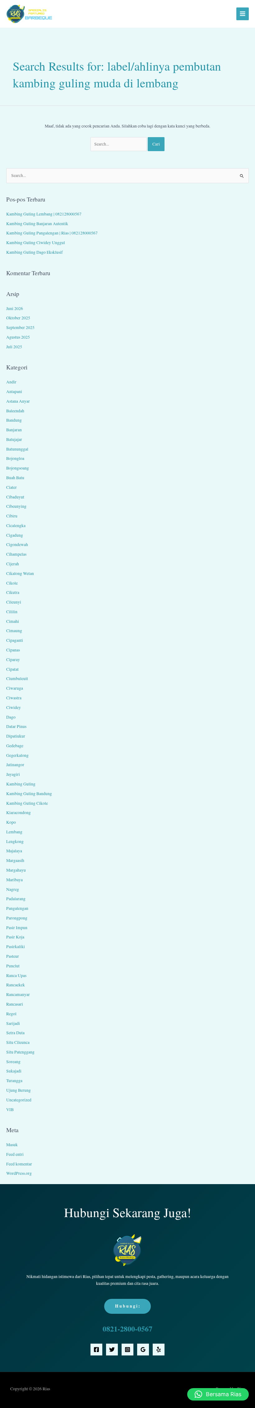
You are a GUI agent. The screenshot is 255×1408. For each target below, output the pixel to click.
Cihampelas (16, 554)
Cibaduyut (15, 497)
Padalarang (16, 898)
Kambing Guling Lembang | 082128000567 (43, 214)
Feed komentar (19, 1164)
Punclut (13, 966)
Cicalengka (16, 525)
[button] (218, 1394)
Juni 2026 (14, 308)
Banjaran (14, 430)
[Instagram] (127, 1349)
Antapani (14, 391)
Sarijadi (13, 1023)
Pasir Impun (16, 927)
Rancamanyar (18, 994)
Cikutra (12, 592)
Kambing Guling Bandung (29, 793)
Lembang (14, 832)
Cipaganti (14, 640)
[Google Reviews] (143, 1349)
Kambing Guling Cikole (27, 803)
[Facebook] (96, 1349)
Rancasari (14, 1004)
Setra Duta (15, 1032)
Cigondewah (17, 544)
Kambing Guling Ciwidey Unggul (35, 242)
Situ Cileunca (18, 1042)
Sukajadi (13, 1071)
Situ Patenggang (20, 1052)
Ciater (11, 487)
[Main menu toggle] (242, 13)
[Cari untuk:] (119, 144)
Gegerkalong (17, 755)
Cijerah (12, 564)
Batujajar (14, 439)
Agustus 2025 (18, 337)
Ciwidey (13, 707)
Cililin (11, 611)
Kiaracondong (18, 812)
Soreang (13, 1061)
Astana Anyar (18, 401)
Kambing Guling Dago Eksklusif (34, 252)
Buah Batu (15, 477)
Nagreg (12, 889)
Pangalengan (17, 908)
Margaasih (15, 860)
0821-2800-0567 (127, 1328)
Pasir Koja (15, 937)
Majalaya (14, 851)
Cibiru (11, 516)
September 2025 (20, 327)
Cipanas (13, 650)
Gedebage (14, 745)
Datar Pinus (16, 726)
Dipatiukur (15, 736)
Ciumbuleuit (17, 678)
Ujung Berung (18, 1090)
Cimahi (12, 621)
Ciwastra (13, 698)
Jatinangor (15, 764)
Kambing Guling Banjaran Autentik (37, 223)
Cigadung (14, 535)
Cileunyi (13, 602)
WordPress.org (19, 1173)
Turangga (14, 1080)
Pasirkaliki (15, 946)
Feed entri (15, 1154)
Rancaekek (15, 985)
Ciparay (13, 659)
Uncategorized (18, 1100)
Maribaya (14, 879)
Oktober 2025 (18, 318)
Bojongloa (15, 458)
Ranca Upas (16, 975)
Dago (11, 717)
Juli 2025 (14, 347)
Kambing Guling (20, 784)
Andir (11, 382)
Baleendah (15, 411)
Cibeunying (16, 506)
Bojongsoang (17, 468)
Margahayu (16, 870)
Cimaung (14, 630)
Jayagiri (13, 774)
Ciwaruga (14, 688)
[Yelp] (159, 1349)
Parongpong (16, 918)
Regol (11, 1014)
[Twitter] (112, 1349)
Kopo (11, 822)
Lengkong (15, 841)
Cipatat (12, 669)
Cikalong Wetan (20, 573)
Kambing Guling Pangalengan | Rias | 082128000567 (52, 233)
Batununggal (17, 449)
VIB (10, 1109)
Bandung (14, 420)
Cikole (12, 583)
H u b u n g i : (127, 1306)
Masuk (12, 1144)
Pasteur (12, 956)
